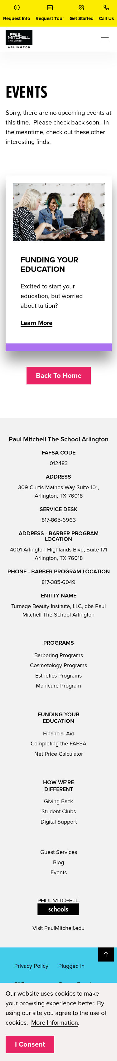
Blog (58, 862)
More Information (54, 1023)
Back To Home (58, 376)
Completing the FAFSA (58, 743)
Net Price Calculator (58, 753)
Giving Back (58, 801)
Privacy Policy (31, 965)
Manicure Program (58, 685)
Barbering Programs (58, 655)
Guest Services (58, 852)
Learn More (36, 323)
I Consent (30, 1044)
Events (59, 872)
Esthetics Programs (58, 675)
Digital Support (59, 821)
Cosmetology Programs (58, 665)
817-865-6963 (58, 519)
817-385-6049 (58, 582)
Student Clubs (58, 811)
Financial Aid (58, 733)
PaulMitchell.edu (64, 928)
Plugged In (71, 965)
